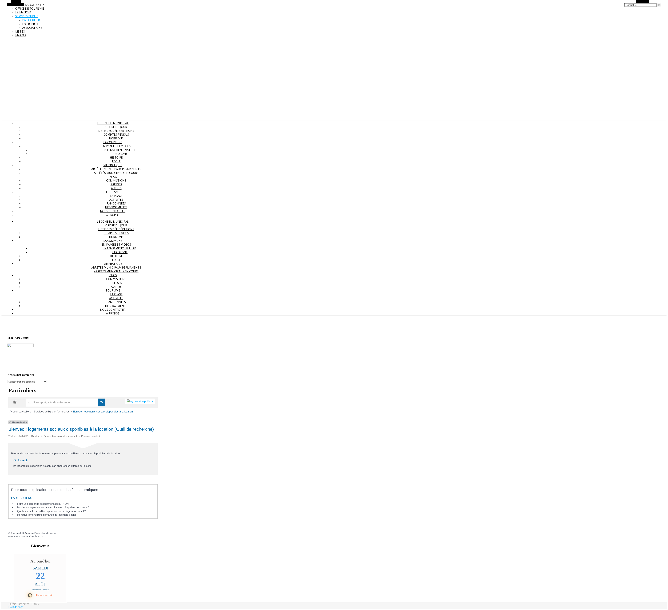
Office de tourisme (29, 8)
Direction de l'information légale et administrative (33, 533)
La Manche (23, 12)
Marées (20, 35)
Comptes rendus (116, 134)
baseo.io (39, 536)
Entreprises (31, 24)
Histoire (116, 157)
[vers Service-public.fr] (140, 401)
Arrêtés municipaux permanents (116, 169)
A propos (113, 215)
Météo (20, 31)
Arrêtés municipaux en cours (116, 173)
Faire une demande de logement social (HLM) (43, 503)
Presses (116, 184)
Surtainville (7, 42)
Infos (113, 177)
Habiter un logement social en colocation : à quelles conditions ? (53, 507)
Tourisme (113, 192)
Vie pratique (113, 165)
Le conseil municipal (113, 123)
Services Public (26, 16)
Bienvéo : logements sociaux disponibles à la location (103, 411)
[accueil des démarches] (15, 402)
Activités (116, 200)
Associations (32, 28)
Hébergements (116, 207)
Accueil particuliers (21, 411)
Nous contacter (112, 211)
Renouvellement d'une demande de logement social (46, 514)
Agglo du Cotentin (30, 5)
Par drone (120, 154)
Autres (116, 188)
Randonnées (116, 203)
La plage (116, 196)
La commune (112, 142)
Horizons (116, 138)
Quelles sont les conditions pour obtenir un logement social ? (51, 511)
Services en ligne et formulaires (52, 411)
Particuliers (31, 20)
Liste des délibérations (116, 131)
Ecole (116, 161)
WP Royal (32, 603)
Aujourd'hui (40, 561)
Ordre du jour (116, 127)
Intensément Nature (120, 150)
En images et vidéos (116, 146)
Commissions (116, 180)
